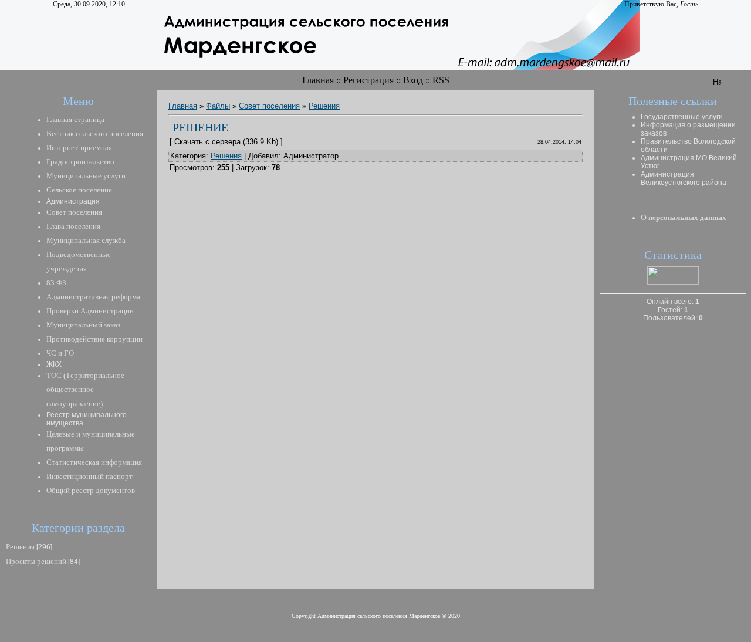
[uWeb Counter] (673, 282)
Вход (413, 80)
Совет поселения (269, 106)
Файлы (218, 106)
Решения (20, 546)
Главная (318, 80)
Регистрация (368, 80)
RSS (440, 80)
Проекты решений (36, 561)
